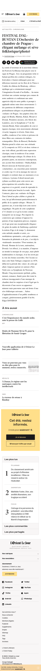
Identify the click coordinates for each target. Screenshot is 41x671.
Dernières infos (9, 21)
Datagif (10, 662)
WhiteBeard (17, 664)
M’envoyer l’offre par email (20, 444)
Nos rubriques (7, 553)
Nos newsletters (8, 558)
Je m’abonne (20, 437)
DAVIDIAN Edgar (9, 56)
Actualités (7, 29)
